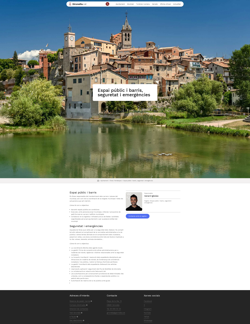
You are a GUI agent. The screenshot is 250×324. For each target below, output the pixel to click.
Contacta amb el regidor (138, 216)
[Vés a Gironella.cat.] (98, 181)
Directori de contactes (79, 309)
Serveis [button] (155, 4)
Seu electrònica (76, 320)
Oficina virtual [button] (165, 4)
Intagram (147, 309)
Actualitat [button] (177, 4)
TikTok (146, 317)
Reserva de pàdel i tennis (80, 301)
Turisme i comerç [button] (143, 4)
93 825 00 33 (115, 309)
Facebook (148, 301)
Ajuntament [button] (120, 4)
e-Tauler (73, 317)
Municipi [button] (130, 4)
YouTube (147, 313)
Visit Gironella (75, 313)
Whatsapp (148, 320)
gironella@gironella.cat (116, 313)
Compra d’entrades (78, 305)
